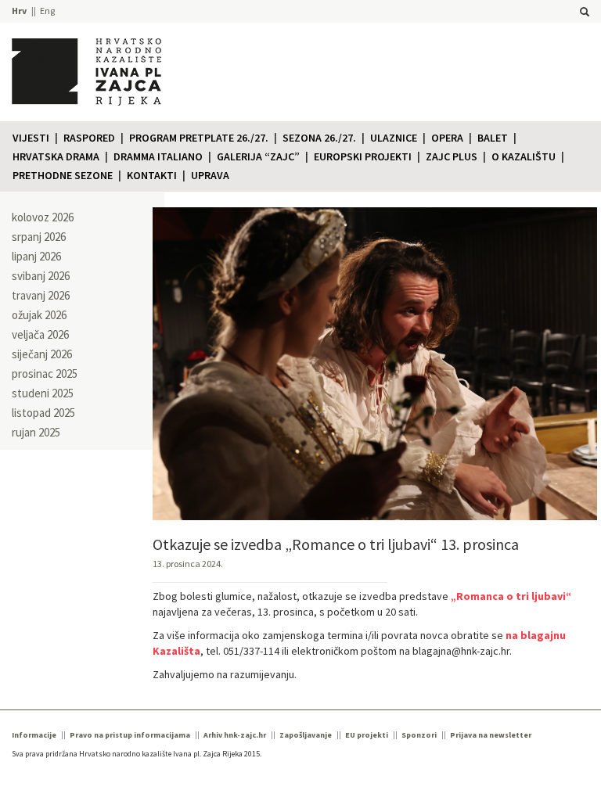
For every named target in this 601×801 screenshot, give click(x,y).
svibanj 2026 (41, 275)
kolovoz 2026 (43, 217)
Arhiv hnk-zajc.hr (234, 735)
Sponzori (419, 735)
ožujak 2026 (39, 314)
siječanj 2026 (42, 354)
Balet (492, 138)
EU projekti (366, 735)
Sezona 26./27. (319, 138)
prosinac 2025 (44, 373)
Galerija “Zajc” (258, 156)
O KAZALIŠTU (523, 156)
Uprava (210, 175)
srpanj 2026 (39, 236)
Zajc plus (451, 156)
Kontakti (152, 175)
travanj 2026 (41, 295)
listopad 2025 (43, 412)
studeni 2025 (43, 393)
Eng (47, 10)
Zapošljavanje (305, 735)
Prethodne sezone (63, 175)
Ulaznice (393, 138)
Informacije (34, 735)
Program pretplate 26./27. (198, 138)
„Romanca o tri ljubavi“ (511, 596)
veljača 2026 (40, 334)
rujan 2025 (36, 432)
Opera (447, 138)
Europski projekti (363, 156)
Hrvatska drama (56, 156)
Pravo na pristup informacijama (130, 735)
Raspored (89, 138)
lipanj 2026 (36, 256)
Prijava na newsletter (490, 735)
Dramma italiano (158, 156)
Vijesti (31, 138)
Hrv (19, 10)
